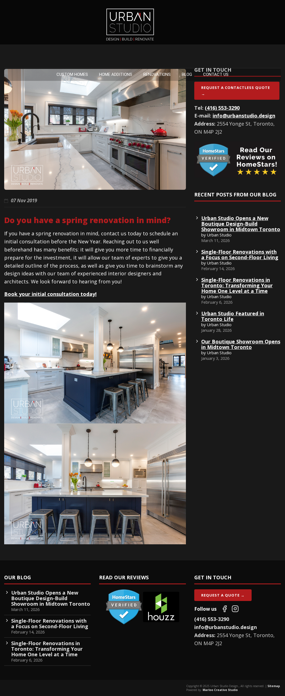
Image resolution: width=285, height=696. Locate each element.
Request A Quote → (223, 595)
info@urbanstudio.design (244, 115)
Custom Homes (72, 74)
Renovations (157, 74)
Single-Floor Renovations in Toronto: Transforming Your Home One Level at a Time (237, 285)
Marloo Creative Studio (220, 690)
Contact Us (216, 74)
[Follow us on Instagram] (235, 608)
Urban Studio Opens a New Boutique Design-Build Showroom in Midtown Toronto (240, 224)
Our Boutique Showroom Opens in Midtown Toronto (240, 344)
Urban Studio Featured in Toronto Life (232, 316)
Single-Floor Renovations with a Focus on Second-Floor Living (239, 254)
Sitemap (273, 686)
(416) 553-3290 (222, 107)
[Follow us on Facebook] (224, 608)
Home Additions (115, 74)
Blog (187, 74)
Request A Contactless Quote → (235, 90)
